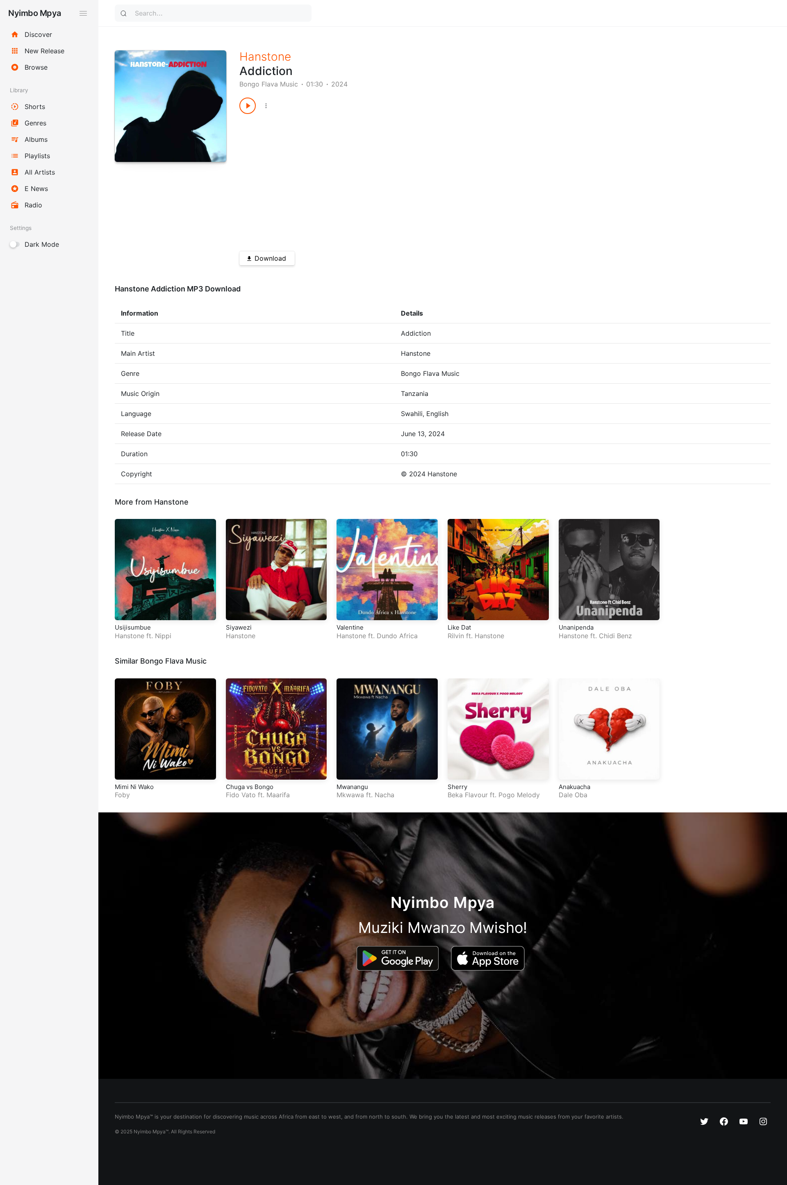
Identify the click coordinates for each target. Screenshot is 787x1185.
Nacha (384, 795)
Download (270, 258)
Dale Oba (573, 795)
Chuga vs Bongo (249, 787)
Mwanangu (352, 787)
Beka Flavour (468, 795)
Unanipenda (576, 627)
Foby (122, 795)
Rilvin (456, 636)
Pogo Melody (519, 795)
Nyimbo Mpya (34, 13)
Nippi (163, 636)
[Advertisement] (478, 179)
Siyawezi (239, 627)
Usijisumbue (133, 627)
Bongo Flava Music (268, 84)
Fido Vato (241, 795)
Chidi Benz (615, 636)
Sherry (457, 787)
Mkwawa (350, 795)
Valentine (350, 627)
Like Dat (459, 627)
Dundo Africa (397, 636)
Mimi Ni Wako (134, 787)
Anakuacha (574, 787)
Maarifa (278, 795)
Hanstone (265, 57)
